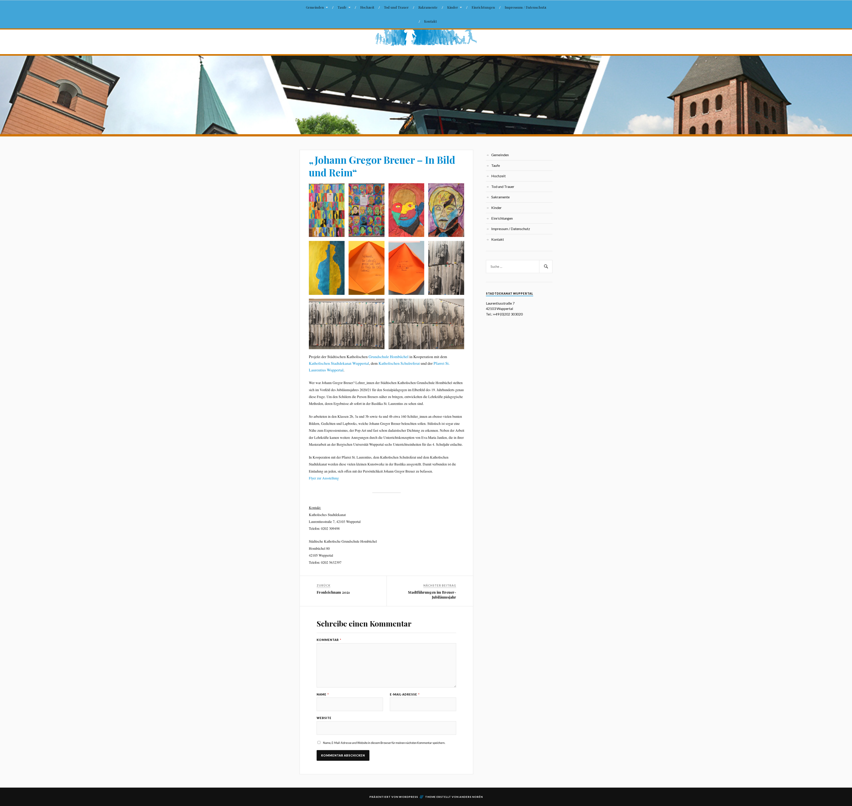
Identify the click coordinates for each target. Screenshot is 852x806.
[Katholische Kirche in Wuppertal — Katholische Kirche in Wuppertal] (426, 34)
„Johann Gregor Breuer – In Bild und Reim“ (382, 166)
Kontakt (430, 21)
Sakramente (428, 7)
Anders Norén (471, 796)
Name (323, 694)
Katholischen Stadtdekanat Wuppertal (339, 363)
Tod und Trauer (396, 7)
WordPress (408, 796)
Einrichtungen (483, 7)
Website (324, 718)
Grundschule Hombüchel (388, 356)
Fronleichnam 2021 (333, 592)
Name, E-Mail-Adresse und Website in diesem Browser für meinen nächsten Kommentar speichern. (384, 743)
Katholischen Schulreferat (399, 363)
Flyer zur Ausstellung (324, 478)
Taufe (342, 7)
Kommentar (329, 639)
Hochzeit (367, 7)
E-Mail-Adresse (405, 694)
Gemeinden (315, 7)
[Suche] (545, 266)
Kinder (452, 7)
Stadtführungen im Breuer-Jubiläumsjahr (432, 594)
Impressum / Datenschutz (525, 7)
